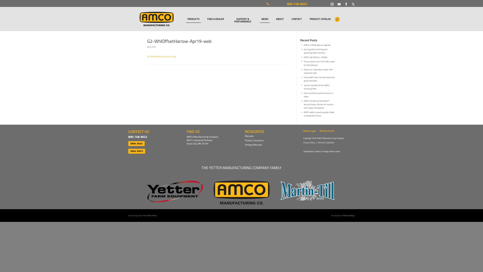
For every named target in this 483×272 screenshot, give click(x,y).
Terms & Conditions (326, 142)
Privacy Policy (309, 142)
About (280, 19)
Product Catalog (320, 19)
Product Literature (254, 140)
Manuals (249, 136)
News (264, 19)
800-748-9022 (297, 4)
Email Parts (136, 151)
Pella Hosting (348, 215)
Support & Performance (242, 20)
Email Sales (136, 143)
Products (193, 19)
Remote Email (327, 131)
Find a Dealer (215, 19)
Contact (297, 19)
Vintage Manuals (253, 144)
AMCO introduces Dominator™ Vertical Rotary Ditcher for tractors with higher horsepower (318, 104)
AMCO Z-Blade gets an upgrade (317, 44)
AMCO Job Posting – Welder (316, 57)
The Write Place (150, 215)
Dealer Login (309, 131)
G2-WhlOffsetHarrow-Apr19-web (161, 56)
